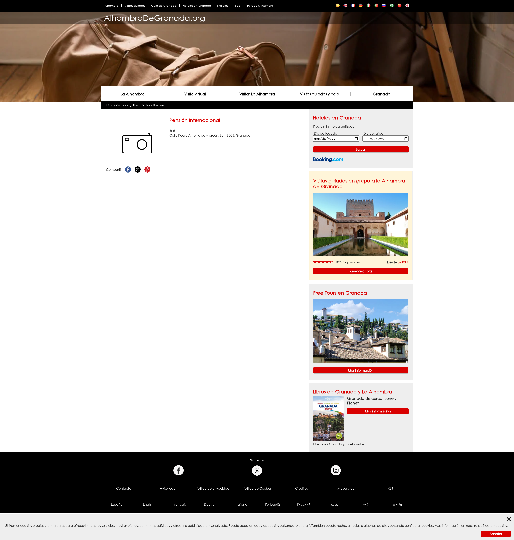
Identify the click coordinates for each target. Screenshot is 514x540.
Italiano (241, 504)
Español (117, 504)
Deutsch (210, 504)
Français (179, 504)
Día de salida (373, 133)
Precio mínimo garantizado (333, 126)
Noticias (222, 5)
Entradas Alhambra (259, 5)
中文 (366, 504)
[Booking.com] (328, 159)
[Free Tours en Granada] (360, 331)
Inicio (109, 105)
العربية (334, 504)
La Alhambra (132, 94)
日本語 (397, 504)
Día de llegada (325, 133)
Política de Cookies (257, 488)
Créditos (301, 488)
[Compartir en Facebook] (128, 169)
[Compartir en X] (138, 169)
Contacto (123, 488)
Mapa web (346, 488)
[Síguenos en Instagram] (336, 470)
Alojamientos (141, 105)
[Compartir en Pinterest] (147, 169)
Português (272, 504)
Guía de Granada (163, 5)
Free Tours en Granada (340, 293)
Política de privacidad (212, 488)
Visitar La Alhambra (257, 94)
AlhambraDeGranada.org (154, 18)
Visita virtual (195, 94)
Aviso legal (168, 488)
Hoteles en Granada (197, 5)
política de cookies (492, 526)
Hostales (158, 105)
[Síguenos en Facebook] (178, 470)
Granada (381, 94)
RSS (390, 488)
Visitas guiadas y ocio (319, 94)
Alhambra (111, 5)
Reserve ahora (361, 271)
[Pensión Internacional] (338, 6)
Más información (361, 370)
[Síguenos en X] (257, 470)
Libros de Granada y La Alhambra (352, 391)
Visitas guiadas (135, 5)
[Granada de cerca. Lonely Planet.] (328, 418)
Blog (237, 5)
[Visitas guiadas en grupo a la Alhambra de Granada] (360, 225)
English (148, 504)
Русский (303, 504)
